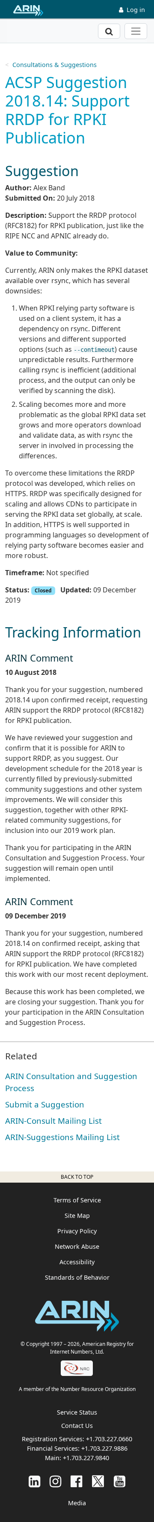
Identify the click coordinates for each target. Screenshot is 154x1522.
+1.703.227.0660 (109, 1439)
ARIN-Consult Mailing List (53, 1120)
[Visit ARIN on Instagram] (55, 1481)
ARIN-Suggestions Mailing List (62, 1137)
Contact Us (77, 1425)
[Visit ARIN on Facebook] (76, 1481)
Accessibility (77, 1262)
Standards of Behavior (77, 1277)
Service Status (77, 1412)
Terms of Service (77, 1200)
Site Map (77, 1215)
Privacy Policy (77, 1231)
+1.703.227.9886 (104, 1448)
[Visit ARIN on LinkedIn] (34, 1481)
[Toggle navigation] (135, 31)
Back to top (77, 1176)
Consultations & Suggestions (54, 65)
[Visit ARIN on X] (98, 1481)
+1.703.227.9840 (86, 1458)
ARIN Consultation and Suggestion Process (71, 1082)
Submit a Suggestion (44, 1104)
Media (77, 1503)
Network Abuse (77, 1246)
